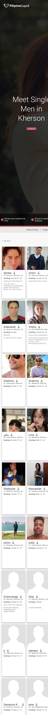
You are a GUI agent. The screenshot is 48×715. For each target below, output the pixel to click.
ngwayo (33, 650)
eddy (32, 542)
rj (4, 650)
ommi (32, 273)
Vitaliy (32, 327)
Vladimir (8, 380)
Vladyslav (9, 488)
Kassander (35, 488)
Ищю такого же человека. (13, 605)
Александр (10, 596)
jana (31, 704)
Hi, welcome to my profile (12, 338)
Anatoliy (34, 380)
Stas (31, 596)
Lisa (31, 434)
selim (6, 542)
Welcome (6, 335)
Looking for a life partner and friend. (13, 281)
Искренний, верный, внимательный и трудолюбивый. (11, 609)
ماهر (6, 434)
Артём (7, 273)
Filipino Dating (32, 230)
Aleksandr (9, 327)
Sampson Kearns (11, 704)
